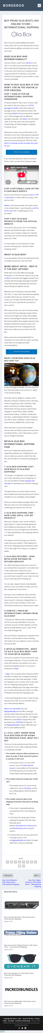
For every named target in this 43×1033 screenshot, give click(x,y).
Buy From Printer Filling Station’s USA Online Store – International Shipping (21, 946)
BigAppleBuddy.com (19, 840)
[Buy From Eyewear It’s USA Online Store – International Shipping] (21, 961)
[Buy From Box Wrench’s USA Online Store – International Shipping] (21, 905)
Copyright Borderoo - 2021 (12, 1018)
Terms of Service (28, 1018)
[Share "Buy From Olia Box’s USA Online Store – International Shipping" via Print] (24, 866)
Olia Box (29, 63)
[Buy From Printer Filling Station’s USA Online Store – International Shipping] (21, 933)
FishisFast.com (21, 826)
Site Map (11, 1021)
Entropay (27, 788)
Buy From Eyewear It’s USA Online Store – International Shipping (19, 974)
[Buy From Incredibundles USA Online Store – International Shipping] (21, 989)
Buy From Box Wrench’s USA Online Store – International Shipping (20, 918)
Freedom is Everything (22, 1021)
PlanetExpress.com (20, 828)
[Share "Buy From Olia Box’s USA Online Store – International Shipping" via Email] (20, 866)
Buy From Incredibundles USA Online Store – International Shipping (20, 1002)
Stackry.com (31, 826)
